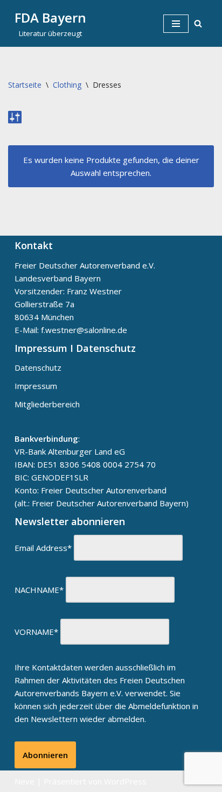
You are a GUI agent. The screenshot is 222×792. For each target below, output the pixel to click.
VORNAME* (36, 631)
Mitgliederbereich (47, 404)
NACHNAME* (39, 589)
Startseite (24, 85)
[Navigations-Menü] (176, 24)
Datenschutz (38, 367)
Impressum (36, 385)
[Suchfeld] (198, 23)
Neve (24, 781)
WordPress (125, 781)
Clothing (67, 85)
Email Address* (43, 547)
